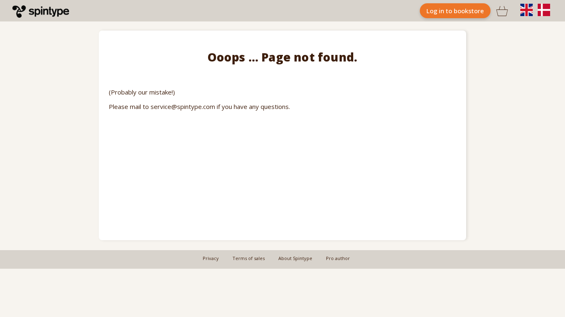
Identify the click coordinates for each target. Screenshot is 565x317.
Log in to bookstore (455, 11)
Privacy (211, 258)
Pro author (338, 258)
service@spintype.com (183, 106)
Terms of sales (248, 258)
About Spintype (295, 258)
